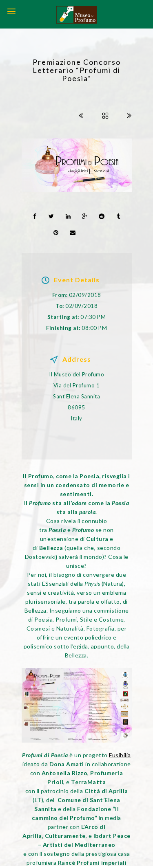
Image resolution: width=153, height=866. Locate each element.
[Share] (35, 216)
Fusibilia (120, 755)
